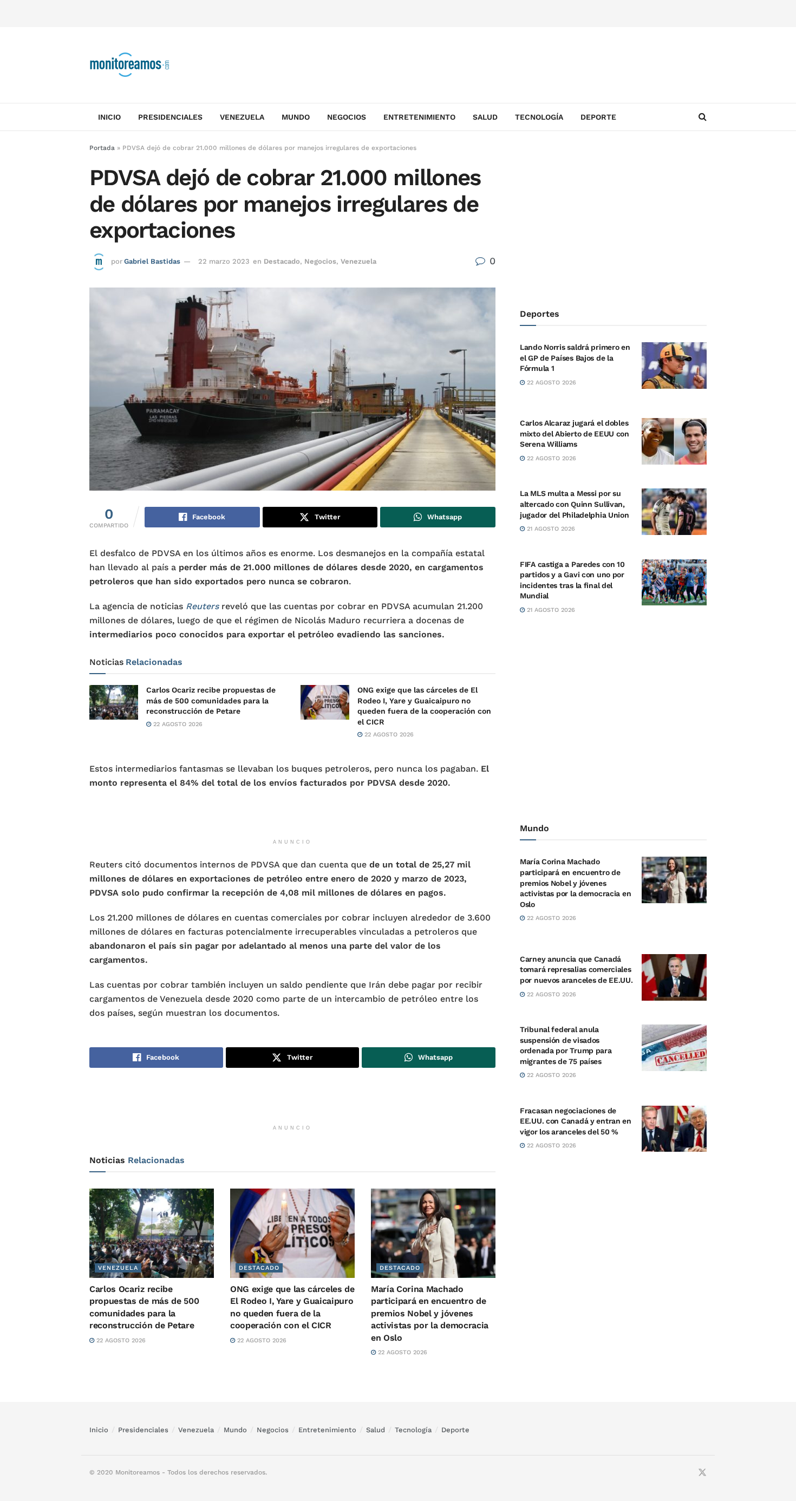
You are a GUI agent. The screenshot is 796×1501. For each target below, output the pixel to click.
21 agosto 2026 (550, 528)
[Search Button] (703, 116)
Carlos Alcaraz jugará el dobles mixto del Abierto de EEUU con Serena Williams (574, 433)
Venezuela (242, 117)
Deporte (598, 117)
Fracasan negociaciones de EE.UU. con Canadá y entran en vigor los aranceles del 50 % (575, 1121)
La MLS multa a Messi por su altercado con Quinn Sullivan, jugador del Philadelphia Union (574, 504)
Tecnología (539, 117)
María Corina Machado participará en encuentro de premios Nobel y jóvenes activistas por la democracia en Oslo (429, 1313)
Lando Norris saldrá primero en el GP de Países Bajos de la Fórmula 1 (575, 358)
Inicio (109, 117)
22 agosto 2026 (177, 724)
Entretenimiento (419, 117)
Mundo (296, 117)
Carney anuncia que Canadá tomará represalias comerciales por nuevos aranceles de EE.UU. (576, 969)
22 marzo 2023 (224, 261)
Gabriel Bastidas (152, 261)
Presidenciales (170, 117)
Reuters (202, 606)
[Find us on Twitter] (702, 1472)
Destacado (282, 261)
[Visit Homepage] (130, 65)
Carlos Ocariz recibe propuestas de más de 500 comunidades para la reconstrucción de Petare (211, 700)
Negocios (346, 117)
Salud (485, 117)
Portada (102, 148)
